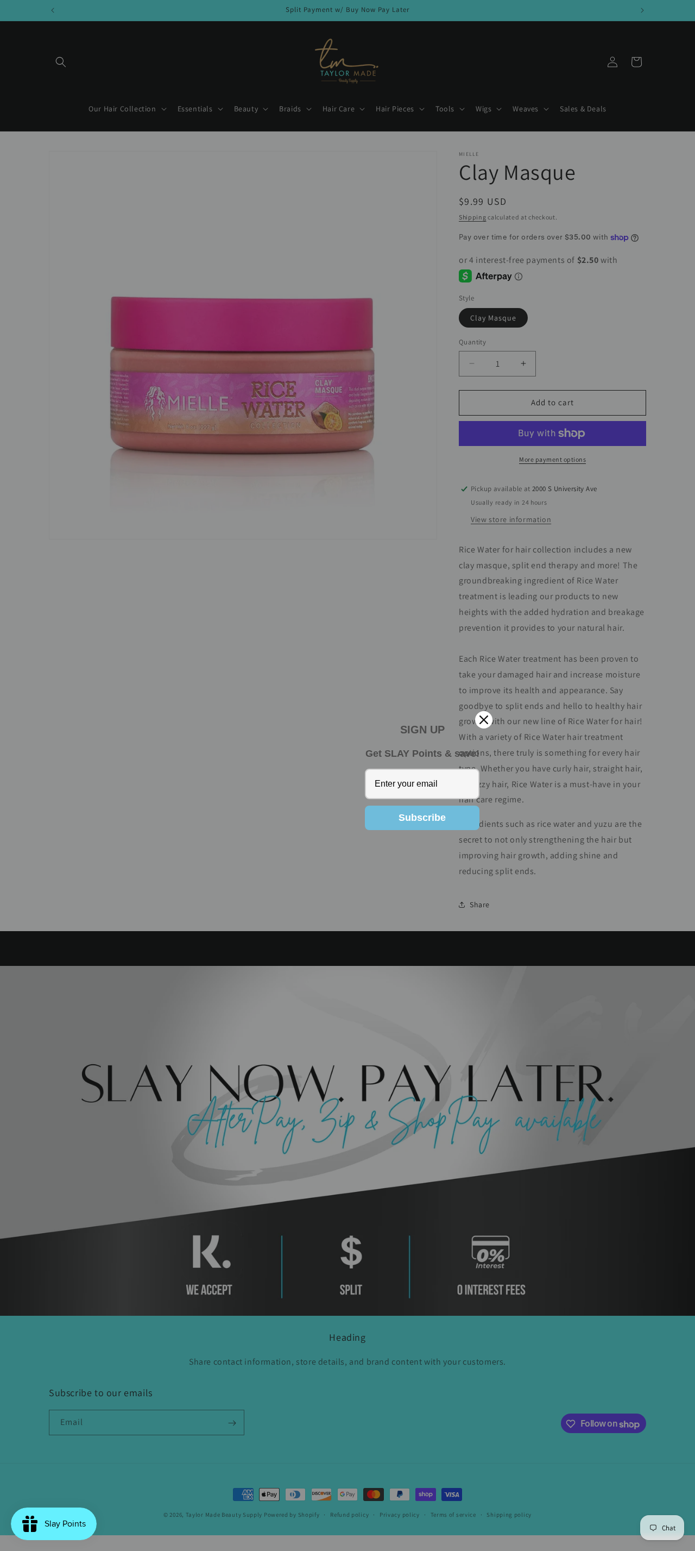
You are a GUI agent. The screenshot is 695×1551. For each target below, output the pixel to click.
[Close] (484, 720)
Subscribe (422, 817)
